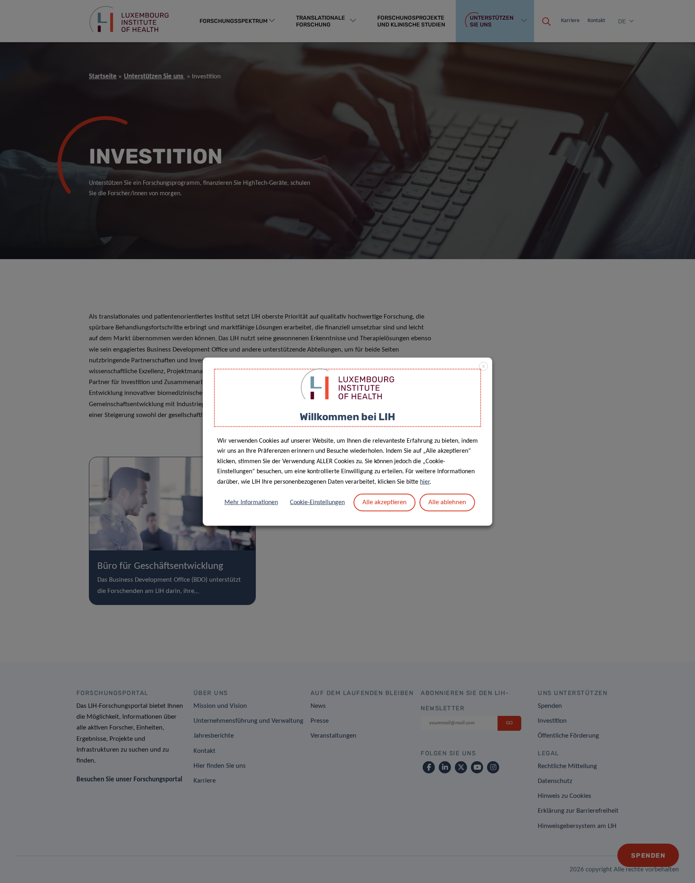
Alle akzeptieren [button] (384, 502)
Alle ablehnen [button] (447, 502)
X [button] (483, 366)
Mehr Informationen (251, 502)
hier (425, 482)
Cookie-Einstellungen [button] (317, 502)
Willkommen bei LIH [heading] (347, 417)
